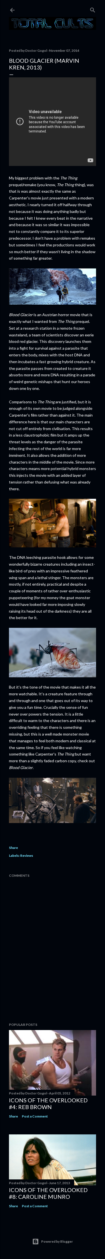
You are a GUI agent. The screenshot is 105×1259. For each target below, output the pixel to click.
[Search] (92, 8)
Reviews (26, 855)
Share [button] (13, 848)
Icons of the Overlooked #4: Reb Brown (48, 1103)
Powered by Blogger (57, 1241)
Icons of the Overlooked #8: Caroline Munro (48, 1193)
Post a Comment (35, 1116)
